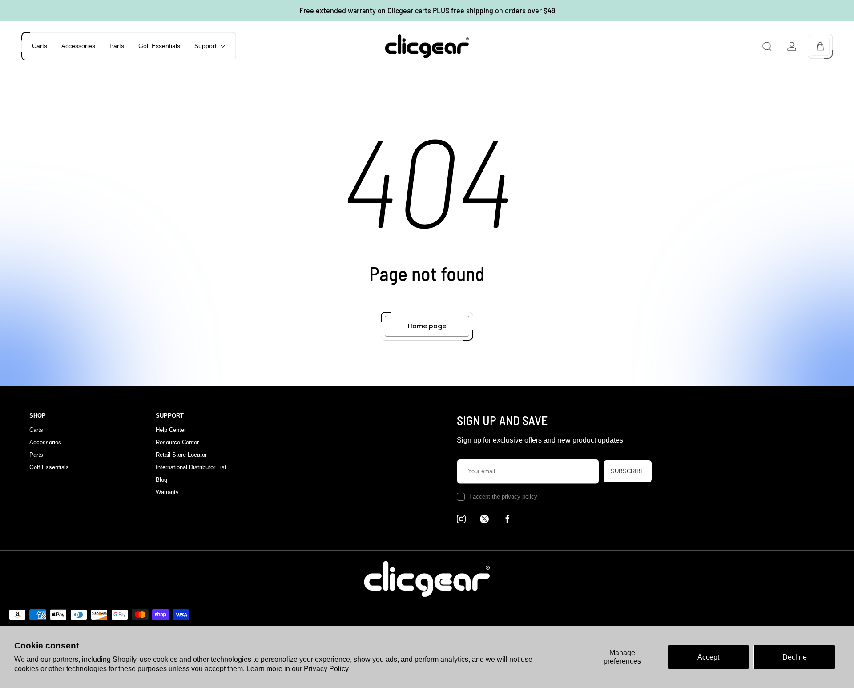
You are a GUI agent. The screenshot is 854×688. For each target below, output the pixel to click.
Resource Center (177, 442)
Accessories (45, 442)
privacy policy (519, 496)
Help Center (171, 429)
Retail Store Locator (181, 454)
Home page (427, 326)
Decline (794, 657)
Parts (36, 454)
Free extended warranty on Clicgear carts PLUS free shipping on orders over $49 (427, 10)
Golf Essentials (49, 467)
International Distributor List (191, 467)
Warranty (167, 492)
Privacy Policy (326, 668)
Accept (708, 657)
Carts (36, 429)
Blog (161, 479)
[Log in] (792, 46)
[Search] (767, 46)
